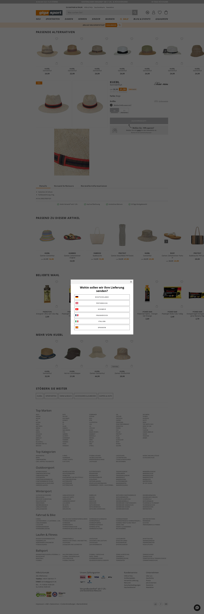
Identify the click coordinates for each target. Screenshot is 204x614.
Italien (102, 321)
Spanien (102, 327)
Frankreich (102, 315)
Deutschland (102, 297)
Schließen (131, 282)
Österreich (102, 303)
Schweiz (102, 309)
